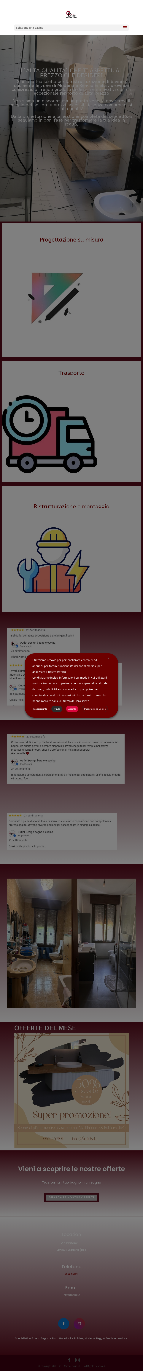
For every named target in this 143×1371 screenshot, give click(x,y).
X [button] (108, 658)
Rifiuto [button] (57, 708)
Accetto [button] (72, 708)
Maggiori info (40, 708)
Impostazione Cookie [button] (95, 708)
